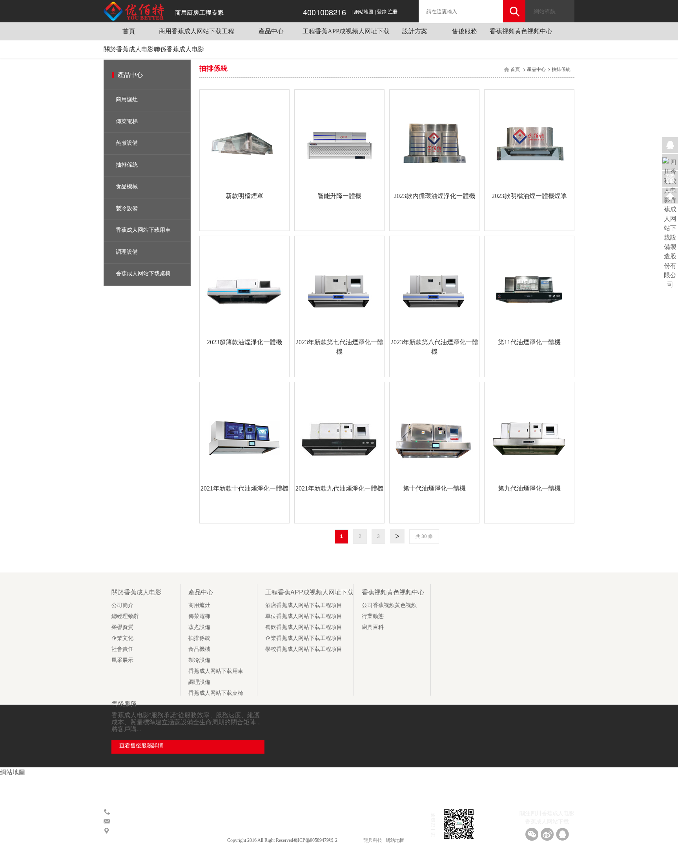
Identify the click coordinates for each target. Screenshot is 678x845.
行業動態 (373, 616)
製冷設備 (127, 208)
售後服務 (464, 31)
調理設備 (127, 252)
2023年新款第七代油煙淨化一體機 (339, 347)
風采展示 (122, 660)
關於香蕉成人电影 (129, 49)
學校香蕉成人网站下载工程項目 (303, 649)
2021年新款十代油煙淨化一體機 (244, 488)
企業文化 (122, 638)
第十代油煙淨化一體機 (434, 488)
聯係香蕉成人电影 (179, 49)
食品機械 (127, 186)
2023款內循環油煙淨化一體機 (434, 196)
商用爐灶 (127, 99)
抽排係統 (127, 165)
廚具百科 (373, 627)
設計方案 (414, 31)
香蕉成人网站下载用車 (143, 230)
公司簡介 (122, 605)
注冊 (392, 12)
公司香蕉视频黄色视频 (389, 605)
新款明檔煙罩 (244, 196)
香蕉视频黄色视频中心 (521, 31)
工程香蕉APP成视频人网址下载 (346, 31)
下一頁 (397, 535)
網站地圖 (363, 12)
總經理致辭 (125, 616)
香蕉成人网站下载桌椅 (143, 273)
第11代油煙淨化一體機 (529, 342)
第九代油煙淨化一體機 (529, 488)
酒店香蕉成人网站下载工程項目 (303, 605)
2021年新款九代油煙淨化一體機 (339, 488)
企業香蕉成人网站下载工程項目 (303, 638)
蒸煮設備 (127, 143)
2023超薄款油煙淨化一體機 (244, 342)
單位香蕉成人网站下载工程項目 (303, 616)
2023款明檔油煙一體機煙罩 (529, 196)
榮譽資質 (122, 627)
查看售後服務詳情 (141, 746)
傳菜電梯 (127, 121)
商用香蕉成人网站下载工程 (196, 31)
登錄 (381, 12)
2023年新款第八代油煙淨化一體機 (434, 347)
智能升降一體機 (339, 196)
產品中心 (271, 31)
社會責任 (122, 649)
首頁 (128, 31)
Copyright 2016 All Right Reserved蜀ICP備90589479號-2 (283, 840)
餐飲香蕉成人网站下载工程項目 (303, 627)
